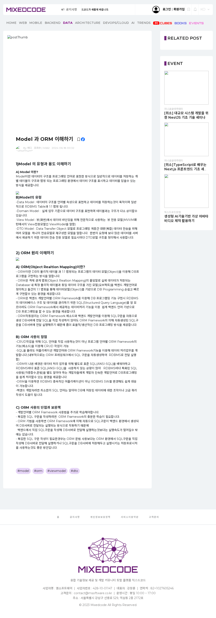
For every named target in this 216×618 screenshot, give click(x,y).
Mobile (35, 23)
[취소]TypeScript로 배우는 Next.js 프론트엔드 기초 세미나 (185, 169)
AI (133, 23)
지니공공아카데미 (173, 108)
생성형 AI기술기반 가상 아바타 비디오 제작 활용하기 (186, 218)
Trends (144, 23)
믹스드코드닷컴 (172, 212)
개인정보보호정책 (100, 517)
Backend (53, 23)
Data (68, 23)
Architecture (87, 23)
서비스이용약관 (130, 517)
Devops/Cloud (116, 23)
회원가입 (179, 9)
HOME (11, 23)
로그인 (167, 9)
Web (23, 23)
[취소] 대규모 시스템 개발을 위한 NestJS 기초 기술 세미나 (186, 115)
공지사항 (71, 9)
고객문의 (154, 517)
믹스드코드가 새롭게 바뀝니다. (81, 9)
